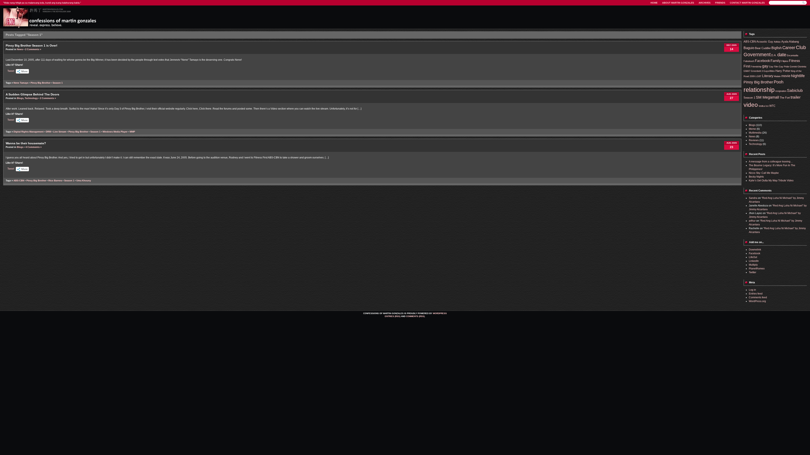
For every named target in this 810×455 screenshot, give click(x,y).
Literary (767, 76)
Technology (31, 98)
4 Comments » (34, 147)
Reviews (754, 140)
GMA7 (747, 71)
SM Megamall (767, 97)
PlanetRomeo (757, 268)
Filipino (784, 61)
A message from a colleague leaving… (771, 161)
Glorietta (802, 66)
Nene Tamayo (21, 83)
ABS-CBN (19, 180)
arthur (752, 220)
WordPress (440, 313)
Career (788, 47)
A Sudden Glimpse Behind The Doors (32, 94)
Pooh (778, 81)
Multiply (753, 264)
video (751, 105)
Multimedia (755, 132)
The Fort (785, 97)
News (20, 49)
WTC (772, 105)
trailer (796, 97)
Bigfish (776, 48)
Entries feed (756, 293)
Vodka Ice (764, 106)
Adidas (777, 41)
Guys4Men (769, 71)
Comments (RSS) (415, 316)
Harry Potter (782, 70)
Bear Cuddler (763, 48)
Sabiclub (795, 90)
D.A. (774, 55)
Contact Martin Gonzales (747, 2)
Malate (777, 76)
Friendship (756, 66)
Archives (704, 2)
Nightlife (798, 76)
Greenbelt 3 (757, 71)
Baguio (749, 48)
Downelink (755, 249)
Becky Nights (756, 176)
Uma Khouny (83, 180)
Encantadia (792, 55)
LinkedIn (754, 261)
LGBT (758, 76)
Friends (720, 2)
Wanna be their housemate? (26, 143)
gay (765, 66)
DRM (48, 131)
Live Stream (59, 131)
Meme (752, 128)
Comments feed (758, 297)
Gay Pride (784, 66)
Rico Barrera (55, 180)
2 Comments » (33, 49)
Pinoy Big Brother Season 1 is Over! (31, 45)
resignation (780, 91)
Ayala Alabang (790, 41)
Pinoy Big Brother (40, 83)
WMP (132, 131)
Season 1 (58, 83)
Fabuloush (749, 61)
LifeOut (753, 257)
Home (654, 2)
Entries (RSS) (392, 316)
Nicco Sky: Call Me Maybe (764, 172)
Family (776, 61)
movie (785, 76)
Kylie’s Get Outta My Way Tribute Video (771, 180)
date (781, 54)
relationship (759, 89)
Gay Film (773, 66)
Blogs (20, 98)
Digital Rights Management (29, 131)
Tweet (10, 71)
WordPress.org (757, 301)
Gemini (793, 66)
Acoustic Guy (764, 41)
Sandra (753, 198)
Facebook (762, 61)
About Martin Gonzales (678, 2)
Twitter (752, 272)
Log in (752, 289)
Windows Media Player (115, 131)
